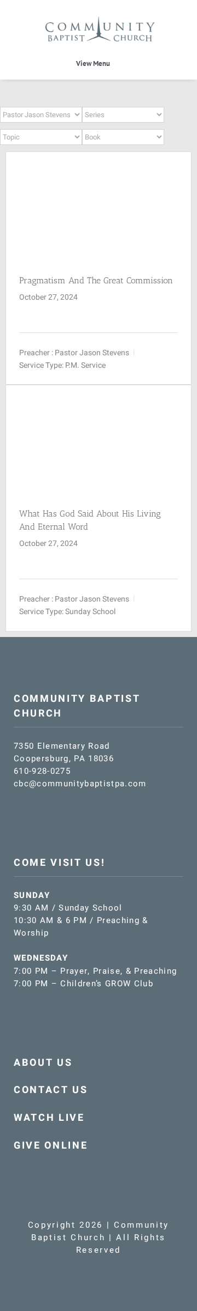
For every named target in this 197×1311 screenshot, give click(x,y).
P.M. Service (85, 365)
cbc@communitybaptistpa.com (80, 784)
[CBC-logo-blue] (100, 20)
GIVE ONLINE (51, 1145)
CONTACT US (51, 1090)
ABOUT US (43, 1062)
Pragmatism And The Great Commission (96, 280)
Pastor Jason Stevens (92, 353)
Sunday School (90, 611)
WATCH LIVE (49, 1117)
